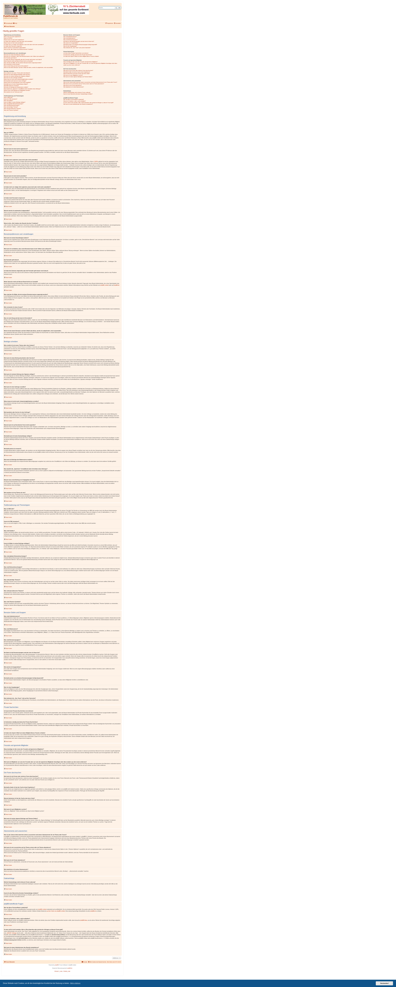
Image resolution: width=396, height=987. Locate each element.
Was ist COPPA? (8, 38)
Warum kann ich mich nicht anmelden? (13, 43)
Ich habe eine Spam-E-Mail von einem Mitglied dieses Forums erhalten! (81, 56)
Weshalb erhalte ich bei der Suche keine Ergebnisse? (76, 72)
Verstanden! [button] (384, 983)
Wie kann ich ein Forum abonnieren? (72, 85)
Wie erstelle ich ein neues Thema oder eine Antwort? (17, 73)
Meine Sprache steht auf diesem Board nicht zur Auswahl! (18, 61)
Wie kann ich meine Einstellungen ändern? (14, 54)
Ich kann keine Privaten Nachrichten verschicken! (75, 53)
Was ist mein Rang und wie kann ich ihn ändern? (16, 66)
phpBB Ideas (83, 920)
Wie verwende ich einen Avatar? (12, 64)
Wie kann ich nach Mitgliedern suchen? (73, 75)
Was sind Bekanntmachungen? (11, 105)
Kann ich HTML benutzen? (10, 99)
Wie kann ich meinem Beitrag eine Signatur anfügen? (17, 76)
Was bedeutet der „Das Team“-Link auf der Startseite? (77, 47)
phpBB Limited (104, 285)
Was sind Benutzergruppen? (70, 39)
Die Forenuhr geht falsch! (10, 57)
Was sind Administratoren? (70, 36)
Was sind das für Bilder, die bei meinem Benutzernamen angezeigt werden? (22, 62)
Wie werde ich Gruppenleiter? (70, 43)
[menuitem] (15, 23)
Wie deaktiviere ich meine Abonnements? (73, 87)
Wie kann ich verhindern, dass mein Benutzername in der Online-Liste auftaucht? (24, 56)
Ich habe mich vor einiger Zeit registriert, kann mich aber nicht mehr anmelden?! (24, 44)
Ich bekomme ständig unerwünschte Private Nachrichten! (77, 54)
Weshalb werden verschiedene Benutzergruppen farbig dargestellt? (80, 44)
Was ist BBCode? (8, 97)
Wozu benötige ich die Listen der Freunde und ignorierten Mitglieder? (80, 61)
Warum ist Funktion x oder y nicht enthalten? (74, 101)
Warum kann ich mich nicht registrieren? (14, 39)
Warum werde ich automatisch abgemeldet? (15, 47)
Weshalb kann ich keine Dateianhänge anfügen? (16, 84)
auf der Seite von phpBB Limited (56, 911)
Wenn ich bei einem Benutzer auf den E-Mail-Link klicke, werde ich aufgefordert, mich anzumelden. (28, 67)
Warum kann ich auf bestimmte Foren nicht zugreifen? (17, 82)
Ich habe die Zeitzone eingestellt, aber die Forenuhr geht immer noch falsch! (23, 59)
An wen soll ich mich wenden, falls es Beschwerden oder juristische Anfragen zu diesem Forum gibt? (88, 102)
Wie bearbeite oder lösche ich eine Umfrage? (15, 80)
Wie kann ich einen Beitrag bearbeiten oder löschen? (17, 74)
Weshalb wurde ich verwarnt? (11, 85)
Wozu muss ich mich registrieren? (12, 36)
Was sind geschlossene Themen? (12, 108)
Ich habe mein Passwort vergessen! (13, 46)
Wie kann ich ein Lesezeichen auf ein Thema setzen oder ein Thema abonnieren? (83, 83)
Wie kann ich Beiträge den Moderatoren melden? (16, 87)
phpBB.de (116, 285)
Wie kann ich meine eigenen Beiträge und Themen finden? (77, 76)
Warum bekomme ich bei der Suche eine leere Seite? (76, 73)
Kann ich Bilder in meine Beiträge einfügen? (14, 102)
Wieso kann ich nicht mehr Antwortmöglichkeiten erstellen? (18, 79)
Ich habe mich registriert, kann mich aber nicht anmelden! (18, 41)
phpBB (56, 965)
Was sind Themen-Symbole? (11, 110)
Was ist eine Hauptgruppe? (70, 46)
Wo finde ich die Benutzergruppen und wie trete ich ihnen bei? (78, 41)
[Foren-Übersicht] (46, 9)
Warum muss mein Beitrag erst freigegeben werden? (17, 90)
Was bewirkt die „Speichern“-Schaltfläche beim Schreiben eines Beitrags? (22, 88)
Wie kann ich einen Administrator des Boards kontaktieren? (78, 104)
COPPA (96, 161)
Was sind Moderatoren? (69, 38)
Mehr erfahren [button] (75, 983)
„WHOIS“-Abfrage (11, 933)
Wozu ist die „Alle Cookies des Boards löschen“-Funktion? (18, 49)
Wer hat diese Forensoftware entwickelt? (73, 99)
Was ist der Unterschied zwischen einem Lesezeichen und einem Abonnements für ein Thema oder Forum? (90, 82)
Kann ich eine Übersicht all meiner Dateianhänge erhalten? (78, 94)
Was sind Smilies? (8, 100)
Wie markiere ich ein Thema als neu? (13, 92)
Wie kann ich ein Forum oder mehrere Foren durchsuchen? (78, 70)
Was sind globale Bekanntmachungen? (13, 103)
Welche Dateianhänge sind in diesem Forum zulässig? (76, 92)
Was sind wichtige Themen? (11, 107)
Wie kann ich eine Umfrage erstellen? (13, 77)
